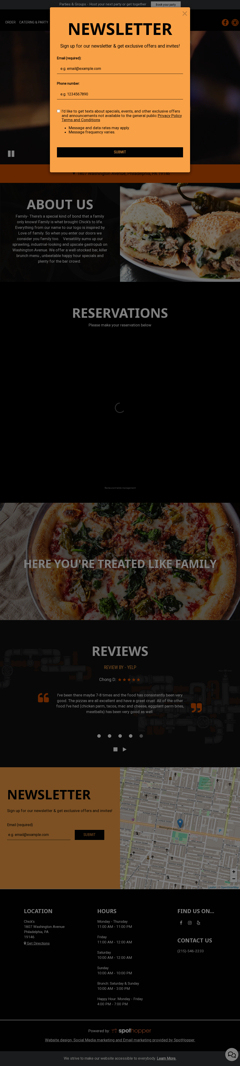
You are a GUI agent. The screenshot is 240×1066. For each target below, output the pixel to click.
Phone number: (68, 83)
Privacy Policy (170, 115)
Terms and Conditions (81, 119)
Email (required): (69, 58)
